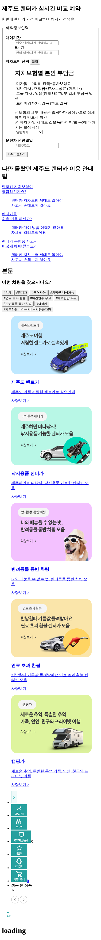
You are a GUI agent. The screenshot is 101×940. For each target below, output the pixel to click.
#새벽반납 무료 (66, 298)
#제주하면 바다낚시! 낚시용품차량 (27, 309)
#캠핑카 (41, 304)
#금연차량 (39, 292)
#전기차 (21, 292)
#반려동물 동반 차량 (18, 304)
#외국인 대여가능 (62, 292)
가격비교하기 (17, 154)
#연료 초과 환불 (15, 298)
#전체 (8, 292)
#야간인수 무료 (40, 298)
